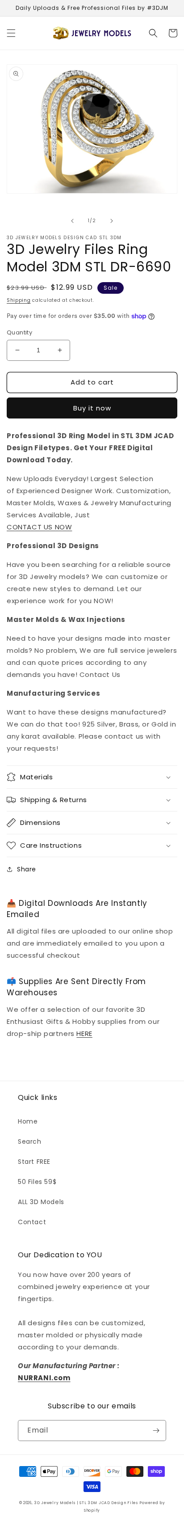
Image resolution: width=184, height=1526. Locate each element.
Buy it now (92, 408)
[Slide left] (72, 221)
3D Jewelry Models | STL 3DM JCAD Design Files (86, 1502)
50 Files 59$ (37, 1181)
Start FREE (34, 1161)
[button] (11, 33)
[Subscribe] (156, 1430)
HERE (84, 1033)
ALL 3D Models (41, 1201)
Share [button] (26, 869)
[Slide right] (111, 221)
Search (30, 1141)
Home (28, 1121)
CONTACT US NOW (39, 527)
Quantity (19, 332)
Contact (32, 1221)
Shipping (19, 300)
